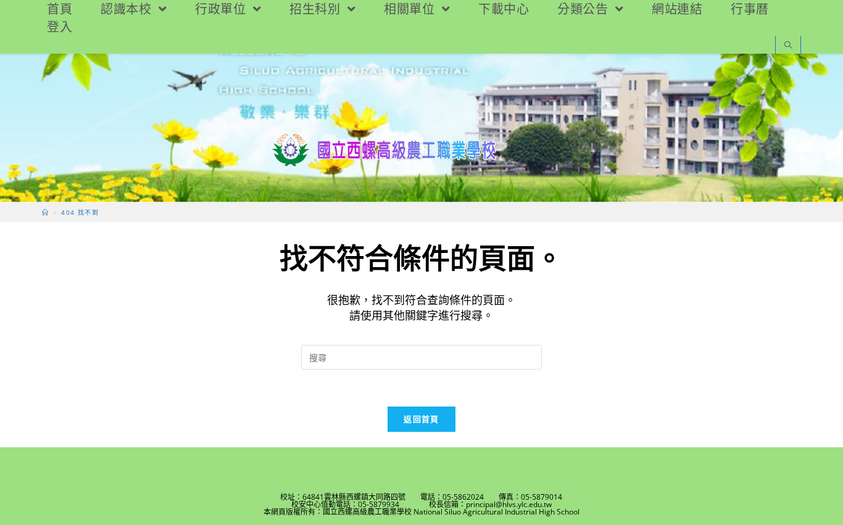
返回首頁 (421, 418)
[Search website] (788, 46)
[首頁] (45, 212)
